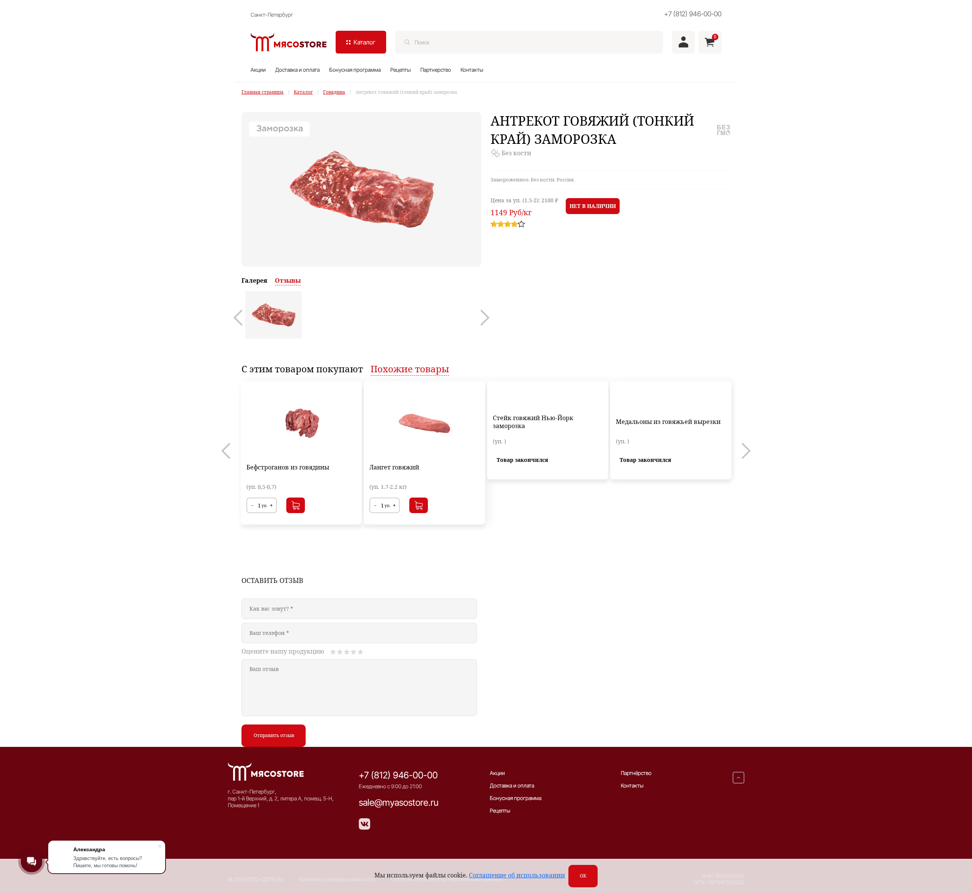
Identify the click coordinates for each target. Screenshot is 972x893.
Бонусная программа (355, 69)
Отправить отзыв (274, 735)
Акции (258, 69)
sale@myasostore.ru (399, 802)
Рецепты (400, 69)
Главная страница (262, 92)
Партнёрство (636, 773)
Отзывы (288, 280)
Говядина (334, 92)
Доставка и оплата (297, 69)
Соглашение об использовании (517, 875)
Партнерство (435, 69)
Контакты (472, 69)
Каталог (303, 92)
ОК (583, 876)
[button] (241, 317)
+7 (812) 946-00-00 (692, 14)
